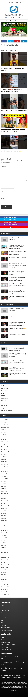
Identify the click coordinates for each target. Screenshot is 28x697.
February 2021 (4, 552)
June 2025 (3, 434)
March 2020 (4, 579)
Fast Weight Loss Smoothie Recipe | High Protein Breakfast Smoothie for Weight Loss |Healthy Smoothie (13, 668)
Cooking (3, 385)
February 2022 (4, 523)
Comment (4, 166)
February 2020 (4, 582)
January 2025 (4, 444)
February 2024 (4, 464)
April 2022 (3, 518)
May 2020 (3, 574)
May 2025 (3, 437)
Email (3, 191)
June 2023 (3, 483)
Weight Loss (4, 405)
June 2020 (3, 572)
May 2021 (3, 545)
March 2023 (4, 491)
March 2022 (4, 520)
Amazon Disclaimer (6, 642)
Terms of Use (21, 688)
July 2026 (3, 422)
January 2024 (4, 466)
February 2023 (4, 493)
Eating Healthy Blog (15, 2)
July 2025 (3, 432)
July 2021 (3, 540)
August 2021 (4, 537)
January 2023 (4, 496)
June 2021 (3, 542)
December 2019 (5, 587)
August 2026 (4, 419)
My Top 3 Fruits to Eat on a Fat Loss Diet (11, 673)
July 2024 (3, 454)
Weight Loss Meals (6, 408)
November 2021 (5, 530)
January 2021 (4, 555)
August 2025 (4, 429)
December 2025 (5, 427)
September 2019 (5, 594)
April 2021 (3, 547)
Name (3, 184)
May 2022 (3, 515)
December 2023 (5, 469)
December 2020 (5, 557)
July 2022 (3, 510)
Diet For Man (4, 388)
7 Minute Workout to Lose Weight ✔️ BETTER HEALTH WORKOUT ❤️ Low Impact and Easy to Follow (12, 662)
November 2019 (5, 589)
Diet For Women (5, 390)
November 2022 (5, 500)
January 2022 (4, 525)
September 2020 (5, 564)
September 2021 (5, 535)
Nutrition (3, 400)
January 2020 (4, 584)
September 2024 (5, 451)
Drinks (2, 393)
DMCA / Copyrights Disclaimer (8, 644)
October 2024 (4, 449)
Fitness (3, 395)
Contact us (3, 637)
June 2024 (3, 456)
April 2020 (3, 577)
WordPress (11, 692)
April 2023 (3, 488)
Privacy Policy (4, 647)
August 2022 (4, 508)
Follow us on (10, 217)
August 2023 (4, 478)
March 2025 (4, 439)
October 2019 (4, 591)
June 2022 (3, 513)
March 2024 (4, 461)
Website (3, 198)
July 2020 (3, 569)
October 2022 (4, 503)
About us (3, 639)
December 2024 (5, 446)
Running (3, 403)
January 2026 (4, 424)
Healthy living (4, 398)
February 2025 (4, 442)
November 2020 (5, 560)
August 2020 (4, 567)
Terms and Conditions (6, 649)
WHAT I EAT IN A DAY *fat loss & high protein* (14, 110)
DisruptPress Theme (19, 692)
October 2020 (4, 562)
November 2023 (5, 471)
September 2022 (5, 505)
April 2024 (3, 459)
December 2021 (5, 528)
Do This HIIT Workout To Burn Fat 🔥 (11, 151)
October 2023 (4, 473)
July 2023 (3, 481)
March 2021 (4, 550)
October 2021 (4, 532)
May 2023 (3, 486)
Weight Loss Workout (8, 21)
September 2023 (5, 476)
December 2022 (5, 498)
